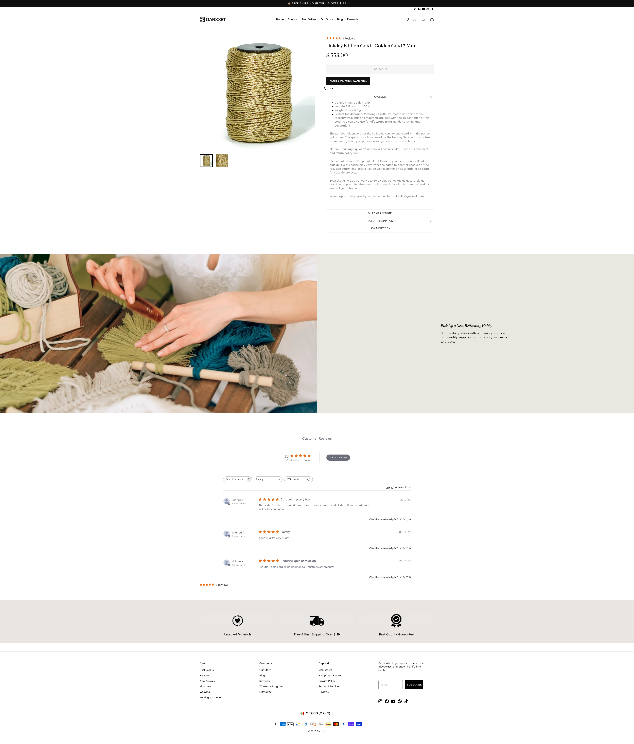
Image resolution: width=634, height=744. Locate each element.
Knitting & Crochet (211, 697)
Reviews (324, 692)
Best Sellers (309, 19)
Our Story (327, 19)
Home (280, 19)
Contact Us (325, 670)
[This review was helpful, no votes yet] (401, 519)
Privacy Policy (327, 681)
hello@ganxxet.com (411, 196)
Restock (204, 675)
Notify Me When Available (348, 81)
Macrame (205, 686)
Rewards (352, 19)
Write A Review (338, 457)
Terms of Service (329, 686)
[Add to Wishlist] (329, 87)
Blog (340, 19)
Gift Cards (265, 692)
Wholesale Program (271, 686)
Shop (291, 19)
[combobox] (268, 479)
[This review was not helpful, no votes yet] (407, 519)
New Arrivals (207, 681)
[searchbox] (234, 479)
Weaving (205, 692)
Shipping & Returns (330, 675)
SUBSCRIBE (414, 685)
